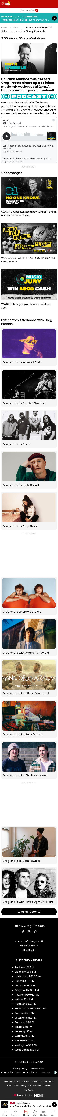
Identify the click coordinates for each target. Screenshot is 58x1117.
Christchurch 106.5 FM (28, 976)
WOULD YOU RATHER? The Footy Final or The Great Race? (29, 244)
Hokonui (47, 1085)
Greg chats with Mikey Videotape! (29, 678)
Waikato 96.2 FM (24, 1036)
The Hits (25, 1081)
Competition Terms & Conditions (19, 1072)
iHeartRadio (29, 950)
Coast (44, 1081)
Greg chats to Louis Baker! (29, 470)
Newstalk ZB (9, 1081)
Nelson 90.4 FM (24, 999)
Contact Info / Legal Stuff (29, 941)
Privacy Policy (20, 1068)
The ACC (35, 1081)
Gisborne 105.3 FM (25, 985)
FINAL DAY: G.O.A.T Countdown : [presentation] (29, 18)
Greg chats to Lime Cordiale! (29, 596)
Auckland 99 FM (24, 967)
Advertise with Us (29, 945)
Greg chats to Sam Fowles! (29, 845)
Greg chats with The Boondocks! (29, 760)
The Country (29, 1090)
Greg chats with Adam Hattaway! (29, 637)
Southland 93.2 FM (25, 1017)
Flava (51, 1081)
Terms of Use (38, 1068)
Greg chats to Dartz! (29, 429)
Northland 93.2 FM (25, 1004)
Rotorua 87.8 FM (24, 1013)
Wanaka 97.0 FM (24, 1040)
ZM (18, 1081)
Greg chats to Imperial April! (29, 347)
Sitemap (45, 1072)
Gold (9, 1085)
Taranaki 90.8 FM (25, 1022)
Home (4, 27)
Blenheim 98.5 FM (25, 972)
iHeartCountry (20, 1085)
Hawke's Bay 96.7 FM (27, 994)
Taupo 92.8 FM (23, 1027)
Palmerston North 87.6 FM (30, 1008)
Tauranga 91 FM (24, 1031)
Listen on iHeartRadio (29, 1104)
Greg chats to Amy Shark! (29, 511)
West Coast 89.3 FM (27, 1050)
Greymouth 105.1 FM (27, 990)
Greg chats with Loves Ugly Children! (29, 886)
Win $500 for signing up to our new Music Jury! (29, 290)
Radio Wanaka (34, 1085)
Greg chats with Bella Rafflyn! (29, 719)
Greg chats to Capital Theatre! (29, 388)
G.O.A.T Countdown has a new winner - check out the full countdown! (29, 198)
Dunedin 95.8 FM (24, 981)
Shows (16, 27)
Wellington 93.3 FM (26, 1045)
